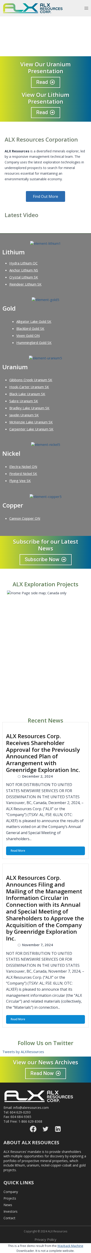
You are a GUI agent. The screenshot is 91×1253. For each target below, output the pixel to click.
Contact (9, 1218)
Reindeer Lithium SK (25, 284)
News (8, 1205)
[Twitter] (45, 1129)
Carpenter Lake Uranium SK (31, 429)
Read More (18, 851)
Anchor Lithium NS (23, 270)
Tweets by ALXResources (23, 1051)
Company (11, 1191)
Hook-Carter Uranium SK (29, 386)
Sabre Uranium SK (23, 401)
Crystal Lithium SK (23, 277)
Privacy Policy (45, 1239)
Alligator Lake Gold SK (33, 321)
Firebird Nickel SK (23, 473)
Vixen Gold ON (28, 335)
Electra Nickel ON (23, 466)
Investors (11, 1211)
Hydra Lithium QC (23, 263)
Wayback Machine (70, 1246)
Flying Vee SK (20, 480)
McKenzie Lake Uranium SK (31, 422)
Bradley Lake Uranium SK (29, 408)
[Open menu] (87, 8)
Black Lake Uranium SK (27, 393)
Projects (10, 1198)
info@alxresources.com (31, 1107)
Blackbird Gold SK (30, 328)
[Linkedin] (58, 1129)
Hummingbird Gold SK (34, 342)
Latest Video (21, 215)
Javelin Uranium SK (24, 415)
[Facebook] (33, 1129)
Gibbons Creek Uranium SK (30, 379)
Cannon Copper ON (24, 518)
